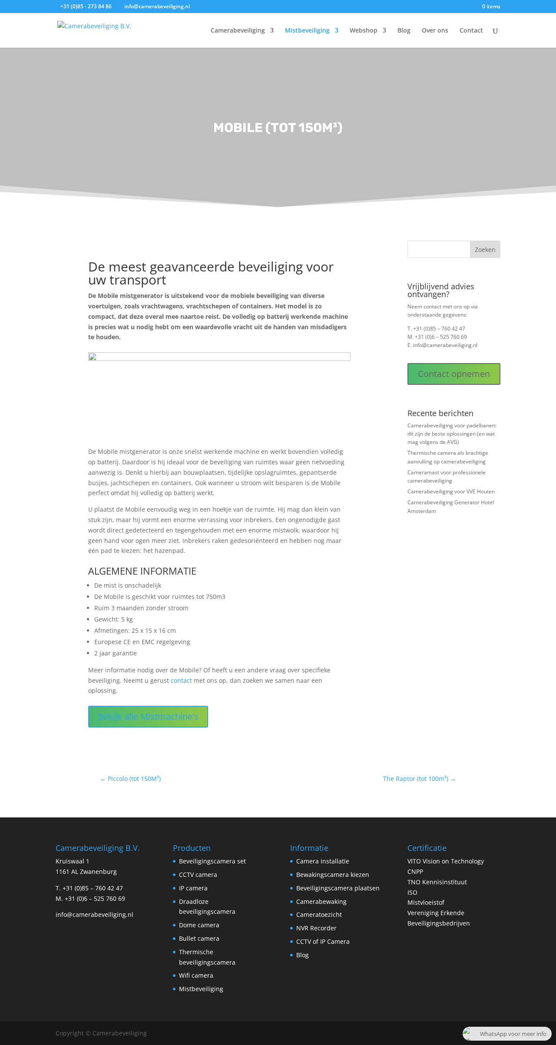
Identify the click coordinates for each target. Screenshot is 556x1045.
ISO (412, 892)
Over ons (435, 30)
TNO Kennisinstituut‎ (437, 882)
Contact (471, 30)
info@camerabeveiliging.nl (445, 345)
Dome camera (199, 925)
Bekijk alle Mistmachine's (148, 716)
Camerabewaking (321, 901)
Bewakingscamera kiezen (332, 874)
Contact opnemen (454, 374)
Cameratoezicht (319, 914)
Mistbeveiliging (307, 30)
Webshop (363, 30)
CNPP (415, 871)
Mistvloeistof (425, 902)
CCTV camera (198, 874)
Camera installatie (322, 861)
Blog (403, 30)
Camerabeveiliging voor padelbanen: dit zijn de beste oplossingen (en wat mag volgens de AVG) (451, 434)
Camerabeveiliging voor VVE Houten (451, 491)
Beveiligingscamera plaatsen (338, 888)
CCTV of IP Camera (323, 941)
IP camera (193, 888)
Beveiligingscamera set (212, 861)
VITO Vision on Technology (445, 861)
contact (181, 680)
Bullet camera (199, 938)
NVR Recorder (316, 928)
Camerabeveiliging (238, 30)
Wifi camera (196, 975)
